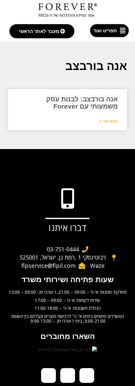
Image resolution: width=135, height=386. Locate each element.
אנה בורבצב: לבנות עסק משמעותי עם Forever (82, 102)
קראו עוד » (109, 121)
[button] (109, 30)
